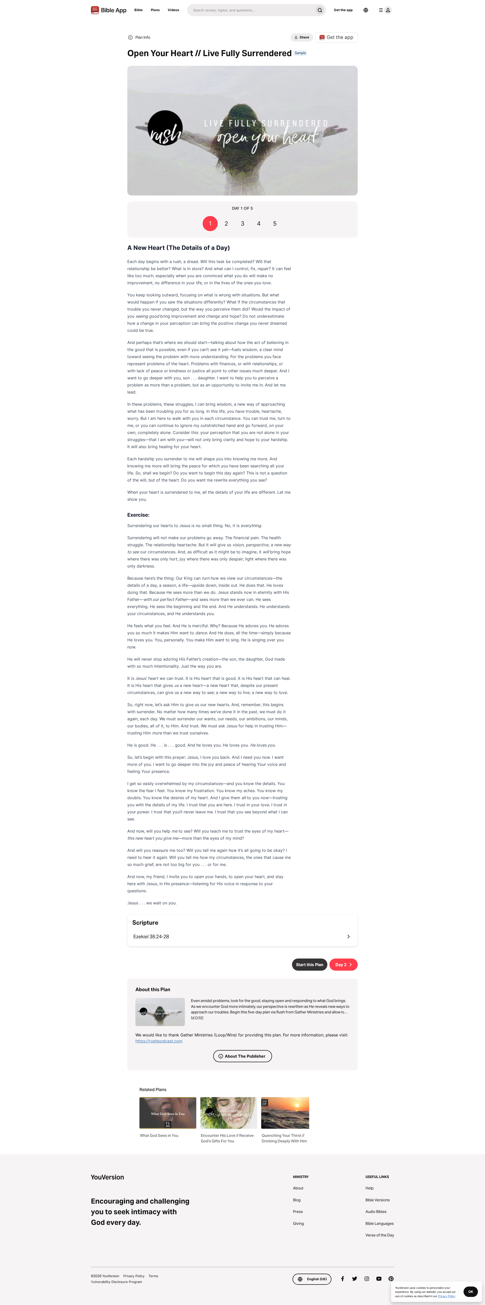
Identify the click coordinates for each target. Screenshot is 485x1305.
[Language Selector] (366, 10)
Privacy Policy (133, 1276)
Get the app (343, 10)
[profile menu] (384, 10)
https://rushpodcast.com (158, 1040)
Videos (173, 10)
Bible (138, 10)
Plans (155, 10)
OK (470, 1292)
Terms (153, 1276)
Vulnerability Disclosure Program (116, 1282)
